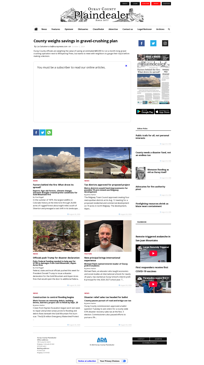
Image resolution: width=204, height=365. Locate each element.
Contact (141, 339)
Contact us (128, 29)
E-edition (166, 4)
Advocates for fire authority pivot (150, 188)
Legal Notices (144, 29)
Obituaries (83, 29)
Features (56, 29)
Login (135, 4)
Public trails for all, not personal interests (152, 136)
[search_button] (169, 29)
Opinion (68, 29)
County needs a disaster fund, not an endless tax (153, 153)
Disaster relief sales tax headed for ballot (106, 297)
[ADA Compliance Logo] (102, 342)
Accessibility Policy (149, 343)
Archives (160, 29)
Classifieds (98, 29)
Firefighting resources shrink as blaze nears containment (152, 205)
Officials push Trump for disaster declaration (56, 257)
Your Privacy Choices (109, 361)
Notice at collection (87, 361)
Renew (156, 4)
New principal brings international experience (102, 259)
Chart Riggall (39, 197)
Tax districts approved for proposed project (107, 184)
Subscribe (145, 4)
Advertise (113, 29)
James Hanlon (91, 195)
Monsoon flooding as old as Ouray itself (158, 171)
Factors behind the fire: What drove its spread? (53, 186)
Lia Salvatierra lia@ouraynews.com (52, 46)
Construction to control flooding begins (53, 297)
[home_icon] (36, 29)
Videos (124, 4)
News (44, 29)
